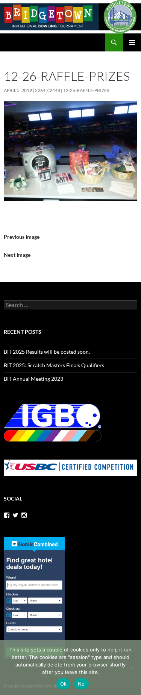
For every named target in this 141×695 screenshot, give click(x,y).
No (81, 684)
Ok (63, 684)
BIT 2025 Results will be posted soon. (47, 351)
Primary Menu (132, 42)
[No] (131, 667)
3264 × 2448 (47, 90)
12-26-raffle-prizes (86, 90)
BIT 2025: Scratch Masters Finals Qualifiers (54, 365)
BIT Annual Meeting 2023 (33, 378)
